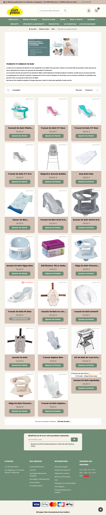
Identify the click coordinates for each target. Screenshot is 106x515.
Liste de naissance (37, 466)
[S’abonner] (74, 440)
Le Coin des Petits (11, 466)
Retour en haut (64, 421)
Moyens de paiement (62, 470)
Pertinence (92, 90)
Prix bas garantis (36, 485)
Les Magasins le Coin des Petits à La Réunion (14, 471)
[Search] (65, 10)
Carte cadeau (35, 482)
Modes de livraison (62, 473)
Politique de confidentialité (65, 483)
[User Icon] (88, 10)
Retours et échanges (62, 476)
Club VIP (33, 470)
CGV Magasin (59, 486)
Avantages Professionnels (39, 479)
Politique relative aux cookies (63, 491)
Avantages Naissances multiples (38, 474)
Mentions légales (61, 466)
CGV (56, 480)
